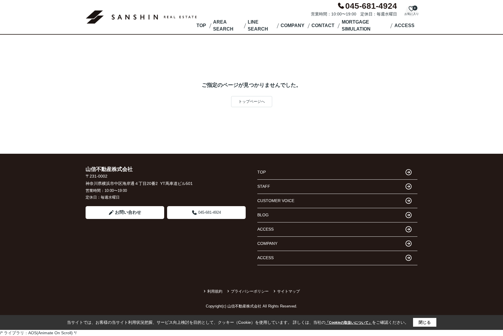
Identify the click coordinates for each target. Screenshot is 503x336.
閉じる (425, 322)
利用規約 (214, 291)
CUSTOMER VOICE (275, 200)
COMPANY (292, 25)
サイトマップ (288, 291)
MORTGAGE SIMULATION (356, 25)
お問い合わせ (128, 212)
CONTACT (322, 25)
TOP (201, 25)
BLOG (263, 215)
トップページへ (251, 101)
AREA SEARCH (223, 25)
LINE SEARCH (258, 25)
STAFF (263, 186)
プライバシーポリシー (250, 291)
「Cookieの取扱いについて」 (348, 323)
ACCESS (404, 25)
